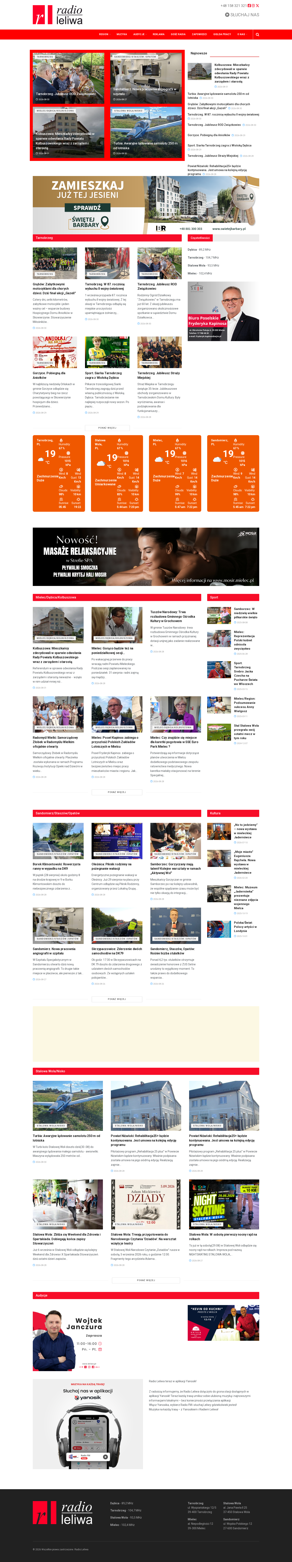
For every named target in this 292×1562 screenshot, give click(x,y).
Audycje (138, 34)
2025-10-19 (242, 913)
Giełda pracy (222, 34)
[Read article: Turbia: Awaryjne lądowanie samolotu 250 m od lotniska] (146, 132)
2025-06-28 (242, 654)
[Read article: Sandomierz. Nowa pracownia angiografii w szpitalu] (146, 78)
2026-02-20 (242, 878)
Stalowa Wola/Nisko (128, 111)
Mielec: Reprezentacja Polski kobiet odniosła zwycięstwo (244, 640)
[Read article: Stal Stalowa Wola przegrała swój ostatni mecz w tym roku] (219, 732)
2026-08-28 (247, 156)
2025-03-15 (242, 689)
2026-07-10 (242, 842)
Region (103, 34)
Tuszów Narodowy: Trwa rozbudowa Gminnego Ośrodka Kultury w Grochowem (172, 616)
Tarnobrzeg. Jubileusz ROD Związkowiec (66, 94)
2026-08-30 (43, 99)
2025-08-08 (242, 622)
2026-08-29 (239, 135)
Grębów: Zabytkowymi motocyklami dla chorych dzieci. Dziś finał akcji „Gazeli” (54, 288)
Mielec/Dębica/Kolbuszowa (55, 111)
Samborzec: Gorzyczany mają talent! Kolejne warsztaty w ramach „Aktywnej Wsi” (175, 868)
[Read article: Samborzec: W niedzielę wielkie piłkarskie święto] (219, 615)
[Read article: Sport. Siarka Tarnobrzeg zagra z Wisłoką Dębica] (107, 352)
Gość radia (178, 34)
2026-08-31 (43, 153)
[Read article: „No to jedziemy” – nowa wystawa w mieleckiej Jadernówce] (219, 831)
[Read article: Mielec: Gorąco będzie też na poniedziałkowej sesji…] (117, 625)
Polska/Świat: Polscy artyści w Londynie (245, 927)
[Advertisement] (146, 1034)
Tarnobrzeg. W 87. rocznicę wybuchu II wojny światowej (223, 114)
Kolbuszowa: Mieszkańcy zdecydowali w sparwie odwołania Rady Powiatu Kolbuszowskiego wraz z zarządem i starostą (232, 73)
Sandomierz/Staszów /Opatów (135, 57)
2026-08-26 (99, 984)
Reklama (158, 34)
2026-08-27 (121, 99)
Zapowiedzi (199, 34)
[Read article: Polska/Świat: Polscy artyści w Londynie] (219, 929)
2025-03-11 (242, 716)
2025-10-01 (242, 936)
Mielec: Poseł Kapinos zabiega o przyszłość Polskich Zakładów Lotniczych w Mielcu (115, 742)
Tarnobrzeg (45, 57)
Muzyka (122, 34)
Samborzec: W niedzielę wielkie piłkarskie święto (245, 613)
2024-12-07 (242, 743)
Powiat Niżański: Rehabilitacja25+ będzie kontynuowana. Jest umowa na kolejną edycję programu (217, 169)
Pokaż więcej (107, 428)
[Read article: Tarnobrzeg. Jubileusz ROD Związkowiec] (68, 78)
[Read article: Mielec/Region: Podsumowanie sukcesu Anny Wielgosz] (219, 705)
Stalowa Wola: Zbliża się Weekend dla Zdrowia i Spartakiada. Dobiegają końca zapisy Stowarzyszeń (66, 1239)
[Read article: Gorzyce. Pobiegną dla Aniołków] (55, 352)
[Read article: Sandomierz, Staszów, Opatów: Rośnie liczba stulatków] (175, 926)
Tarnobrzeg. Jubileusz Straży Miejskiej (213, 155)
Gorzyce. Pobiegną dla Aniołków (209, 135)
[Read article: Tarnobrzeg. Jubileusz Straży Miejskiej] (159, 352)
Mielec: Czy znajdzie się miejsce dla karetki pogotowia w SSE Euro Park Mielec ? (174, 742)
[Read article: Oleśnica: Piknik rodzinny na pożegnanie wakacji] (117, 841)
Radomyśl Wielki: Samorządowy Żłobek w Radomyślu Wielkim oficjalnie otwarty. (55, 742)
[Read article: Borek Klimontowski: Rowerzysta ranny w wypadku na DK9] (58, 841)
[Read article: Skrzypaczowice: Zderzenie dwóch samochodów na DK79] (117, 926)
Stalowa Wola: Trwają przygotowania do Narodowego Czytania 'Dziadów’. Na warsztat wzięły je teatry (143, 1239)
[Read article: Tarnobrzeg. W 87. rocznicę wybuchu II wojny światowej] (107, 263)
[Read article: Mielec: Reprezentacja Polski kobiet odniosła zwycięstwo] (219, 638)
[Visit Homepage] (57, 14)
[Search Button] (257, 34)
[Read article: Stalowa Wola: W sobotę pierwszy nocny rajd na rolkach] (224, 1204)
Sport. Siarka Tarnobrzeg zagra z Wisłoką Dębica (219, 145)
